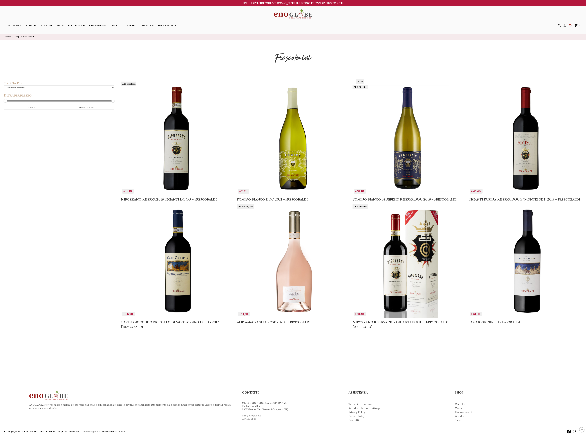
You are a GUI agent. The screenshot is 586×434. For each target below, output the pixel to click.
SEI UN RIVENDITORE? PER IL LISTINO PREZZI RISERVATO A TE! (293, 3)
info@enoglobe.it (251, 415)
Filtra (31, 107)
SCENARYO (122, 431)
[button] (559, 25)
